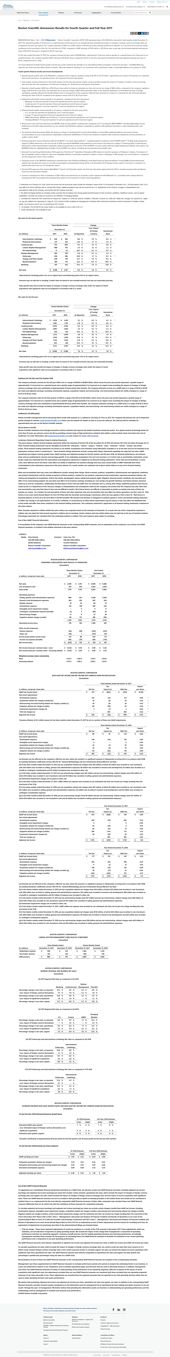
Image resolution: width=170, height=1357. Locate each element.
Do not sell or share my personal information (113, 1347)
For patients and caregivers (134, 7)
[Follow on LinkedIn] (118, 1309)
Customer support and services (109, 1323)
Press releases (43, 13)
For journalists (116, 13)
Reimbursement (48, 1323)
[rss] (134, 33)
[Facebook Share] (145, 33)
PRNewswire (50, 40)
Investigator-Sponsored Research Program (55, 1330)
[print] (147, 33)
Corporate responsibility (50, 1341)
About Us (46, 1338)
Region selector (161, 2)
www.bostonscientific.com (50, 420)
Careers (144, 2)
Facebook (94, 436)
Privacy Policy (97, 1355)
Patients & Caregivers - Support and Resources (82, 1320)
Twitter (84, 436)
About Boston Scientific (155, 7)
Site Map (124, 1355)
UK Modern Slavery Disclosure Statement (112, 1344)
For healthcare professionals (112, 7)
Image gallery (96, 13)
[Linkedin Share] (142, 33)
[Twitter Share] (139, 33)
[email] (137, 33)
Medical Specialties (49, 1320)
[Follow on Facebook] (113, 1309)
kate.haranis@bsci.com (37, 548)
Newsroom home (23, 13)
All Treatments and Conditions (80, 1324)
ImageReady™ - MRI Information (110, 1326)
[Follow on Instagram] (124, 1309)
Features (61, 13)
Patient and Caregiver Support (80, 1327)
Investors (152, 2)
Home (19, 20)
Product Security (105, 1329)
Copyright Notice (115, 1355)
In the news (78, 13)
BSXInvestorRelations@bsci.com (75, 548)
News (138, 2)
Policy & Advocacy (105, 1341)
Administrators (76, 1338)
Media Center (26, 20)
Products (103, 1320)
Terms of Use (106, 1355)
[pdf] (131, 33)
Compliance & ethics (106, 1338)
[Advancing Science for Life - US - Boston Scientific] (8, 7)
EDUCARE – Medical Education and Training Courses (55, 1326)
